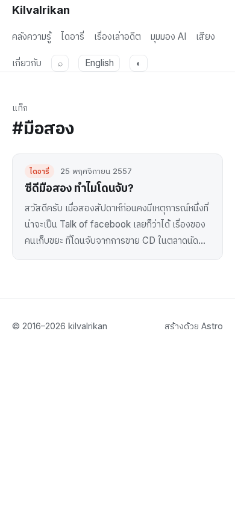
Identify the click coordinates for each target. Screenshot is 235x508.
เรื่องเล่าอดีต (117, 36)
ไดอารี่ (72, 36)
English (99, 63)
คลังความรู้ (31, 36)
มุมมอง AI (168, 36)
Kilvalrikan (41, 9)
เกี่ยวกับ (27, 63)
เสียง (205, 36)
